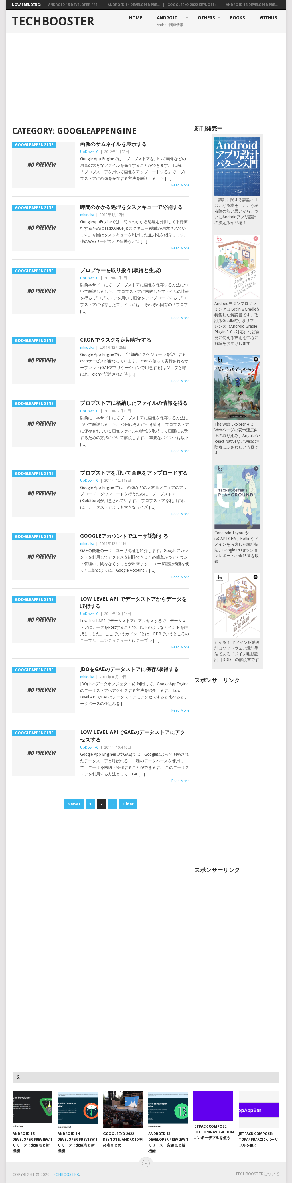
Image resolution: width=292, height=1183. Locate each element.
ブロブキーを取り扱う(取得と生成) (120, 270)
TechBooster (53, 21)
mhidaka (87, 215)
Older (128, 804)
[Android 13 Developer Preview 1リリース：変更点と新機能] (168, 1109)
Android (170, 21)
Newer (74, 804)
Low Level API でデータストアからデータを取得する (133, 602)
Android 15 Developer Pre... (74, 5)
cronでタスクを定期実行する (115, 340)
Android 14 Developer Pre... (134, 5)
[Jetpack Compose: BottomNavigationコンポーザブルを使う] (213, 1106)
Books (237, 18)
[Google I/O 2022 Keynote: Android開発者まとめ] (123, 1109)
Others (206, 18)
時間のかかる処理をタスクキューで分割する (131, 207)
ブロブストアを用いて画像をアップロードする (134, 473)
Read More (180, 185)
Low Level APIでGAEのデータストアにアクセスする (132, 735)
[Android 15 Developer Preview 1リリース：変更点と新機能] (32, 1109)
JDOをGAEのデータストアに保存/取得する (129, 669)
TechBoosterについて (257, 1174)
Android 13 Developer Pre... (252, 5)
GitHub (268, 18)
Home (135, 18)
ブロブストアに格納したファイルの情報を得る (134, 403)
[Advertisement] (146, 76)
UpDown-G (89, 152)
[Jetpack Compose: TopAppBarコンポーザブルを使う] (259, 1109)
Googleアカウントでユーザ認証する (124, 536)
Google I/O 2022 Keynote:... (192, 5)
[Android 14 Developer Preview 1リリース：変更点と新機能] (78, 1109)
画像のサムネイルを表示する (113, 144)
